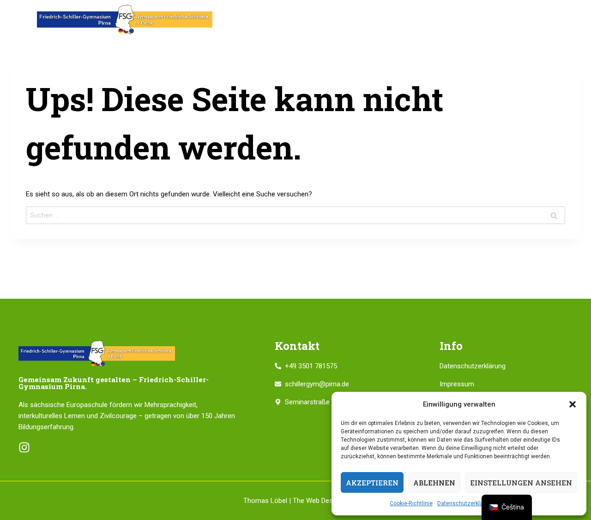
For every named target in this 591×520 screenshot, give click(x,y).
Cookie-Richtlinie (411, 503)
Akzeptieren (372, 482)
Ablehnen (434, 482)
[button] (572, 404)
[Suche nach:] (295, 215)
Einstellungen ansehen (521, 482)
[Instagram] (24, 447)
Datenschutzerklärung (466, 503)
